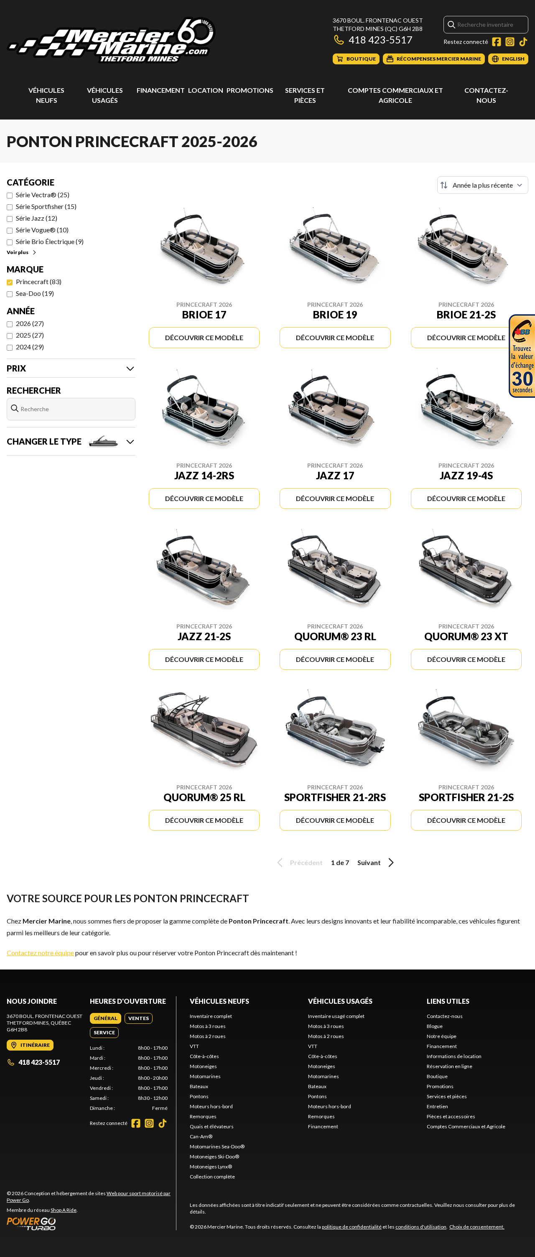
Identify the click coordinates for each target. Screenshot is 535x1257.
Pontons (199, 1096)
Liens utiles (448, 1001)
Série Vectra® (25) (42, 194)
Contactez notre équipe (40, 953)
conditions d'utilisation (420, 1227)
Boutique (437, 1076)
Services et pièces (447, 1096)
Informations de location (454, 1056)
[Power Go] (91, 1223)
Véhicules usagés (340, 1001)
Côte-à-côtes (204, 1056)
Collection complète (212, 1176)
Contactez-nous (445, 1016)
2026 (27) (30, 323)
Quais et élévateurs (212, 1126)
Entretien (437, 1106)
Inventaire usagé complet (336, 1016)
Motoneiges (203, 1066)
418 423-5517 (381, 39)
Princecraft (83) (38, 281)
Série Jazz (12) (36, 218)
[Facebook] (497, 42)
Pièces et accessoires (451, 1116)
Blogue (435, 1026)
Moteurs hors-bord (211, 1106)
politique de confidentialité (352, 1227)
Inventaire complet (211, 1016)
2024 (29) (30, 347)
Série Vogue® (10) (42, 230)
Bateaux (199, 1086)
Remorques (203, 1116)
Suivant (369, 862)
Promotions (250, 90)
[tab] (105, 1018)
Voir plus (17, 252)
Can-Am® (201, 1136)
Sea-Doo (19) (35, 293)
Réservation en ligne (449, 1066)
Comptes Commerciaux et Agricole (466, 1126)
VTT (194, 1046)
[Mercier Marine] (111, 40)
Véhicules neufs (219, 1001)
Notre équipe (441, 1036)
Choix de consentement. (476, 1227)
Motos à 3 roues (208, 1026)
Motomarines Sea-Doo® (217, 1146)
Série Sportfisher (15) (46, 206)
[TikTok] (523, 42)
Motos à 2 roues (208, 1036)
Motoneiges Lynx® (211, 1166)
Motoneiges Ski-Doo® (214, 1156)
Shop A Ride (63, 1210)
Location (205, 90)
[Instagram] (510, 42)
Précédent (306, 862)
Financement (161, 90)
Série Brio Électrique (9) (50, 241)
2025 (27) (30, 335)
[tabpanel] (129, 1078)
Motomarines (205, 1076)
